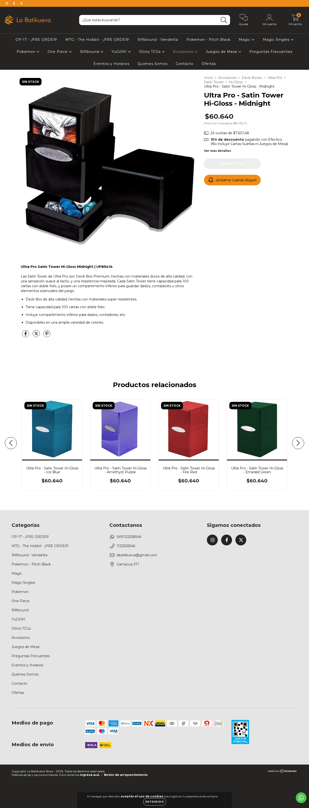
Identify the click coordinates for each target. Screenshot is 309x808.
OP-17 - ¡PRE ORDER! (36, 39)
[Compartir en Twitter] (37, 335)
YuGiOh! (120, 51)
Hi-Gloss (236, 82)
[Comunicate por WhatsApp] (301, 797)
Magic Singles (277, 39)
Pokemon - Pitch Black (208, 39)
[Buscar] (224, 20)
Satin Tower (214, 82)
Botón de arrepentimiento (126, 775)
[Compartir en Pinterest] (46, 335)
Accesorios (184, 51)
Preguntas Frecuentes (270, 51)
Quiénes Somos (153, 64)
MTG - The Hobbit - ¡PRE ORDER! (97, 39)
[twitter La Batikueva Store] (21, 3)
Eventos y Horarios (111, 64)
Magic (245, 39)
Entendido (154, 801)
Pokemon (26, 51)
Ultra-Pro (274, 78)
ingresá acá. (90, 775)
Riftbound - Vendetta (158, 39)
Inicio (208, 78)
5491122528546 (129, 537)
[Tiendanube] (282, 771)
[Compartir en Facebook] (26, 335)
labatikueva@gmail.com (137, 555)
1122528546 (126, 546)
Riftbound (90, 51)
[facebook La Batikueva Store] (14, 3)
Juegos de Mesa (222, 51)
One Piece (58, 51)
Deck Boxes (252, 78)
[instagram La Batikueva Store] (7, 3)
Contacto (184, 64)
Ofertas (209, 64)
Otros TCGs (150, 51)
